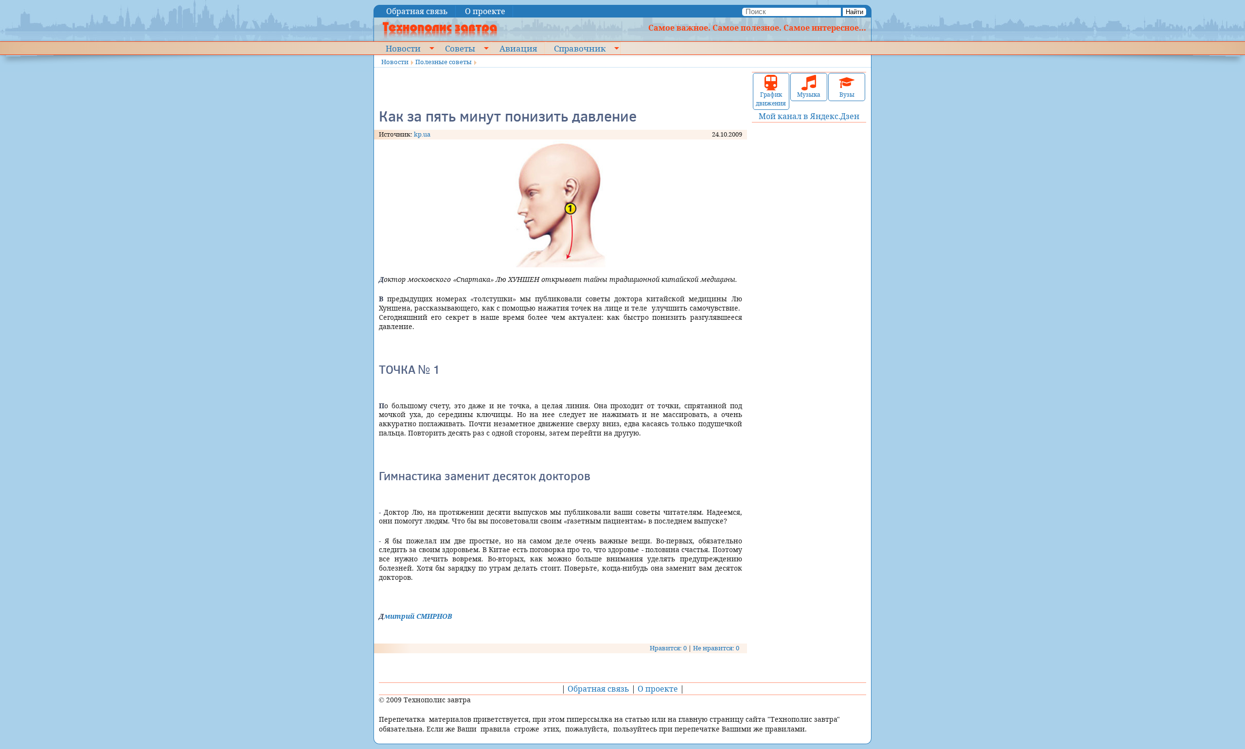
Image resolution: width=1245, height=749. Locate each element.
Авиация (518, 48)
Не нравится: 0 (716, 648)
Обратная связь (417, 11)
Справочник (579, 48)
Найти (854, 12)
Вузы (846, 94)
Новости (403, 48)
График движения (771, 98)
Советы (460, 48)
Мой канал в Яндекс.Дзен (809, 116)
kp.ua (422, 134)
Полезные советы (443, 61)
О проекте (485, 11)
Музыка (808, 94)
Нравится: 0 (668, 648)
